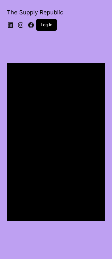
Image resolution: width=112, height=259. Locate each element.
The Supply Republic (35, 12)
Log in (46, 24)
